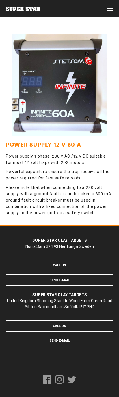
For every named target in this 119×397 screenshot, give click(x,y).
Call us (59, 265)
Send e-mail (59, 280)
